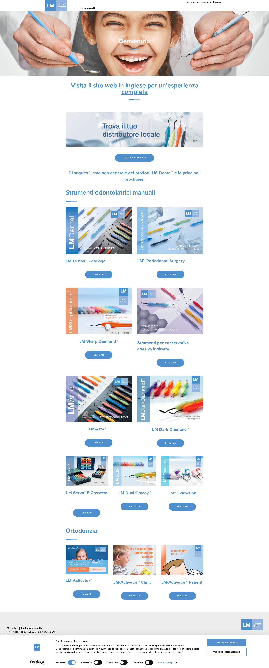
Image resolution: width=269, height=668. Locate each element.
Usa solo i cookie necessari (226, 652)
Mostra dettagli (165, 662)
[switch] (98, 662)
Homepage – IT (87, 8)
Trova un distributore (134, 158)
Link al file (98, 274)
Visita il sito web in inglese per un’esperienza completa (134, 89)
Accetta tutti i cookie (227, 642)
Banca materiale (204, 3)
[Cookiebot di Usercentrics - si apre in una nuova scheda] (37, 662)
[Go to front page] (60, 5)
